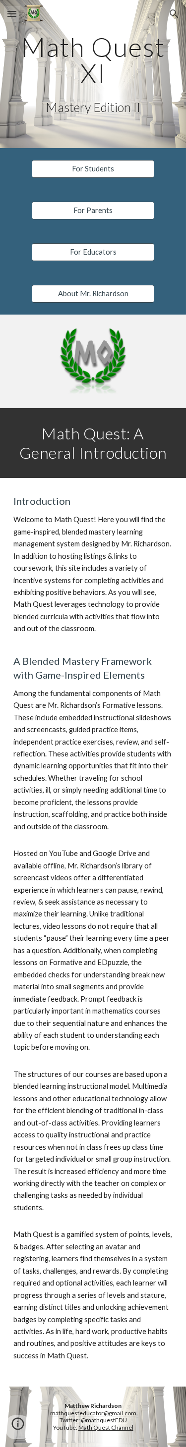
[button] (12, 13)
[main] (93, 60)
